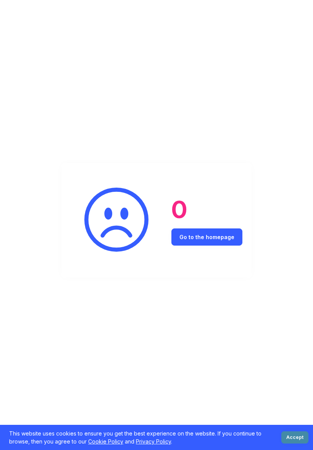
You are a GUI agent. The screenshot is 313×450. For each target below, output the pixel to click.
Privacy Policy (153, 441)
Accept (294, 437)
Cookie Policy (105, 441)
